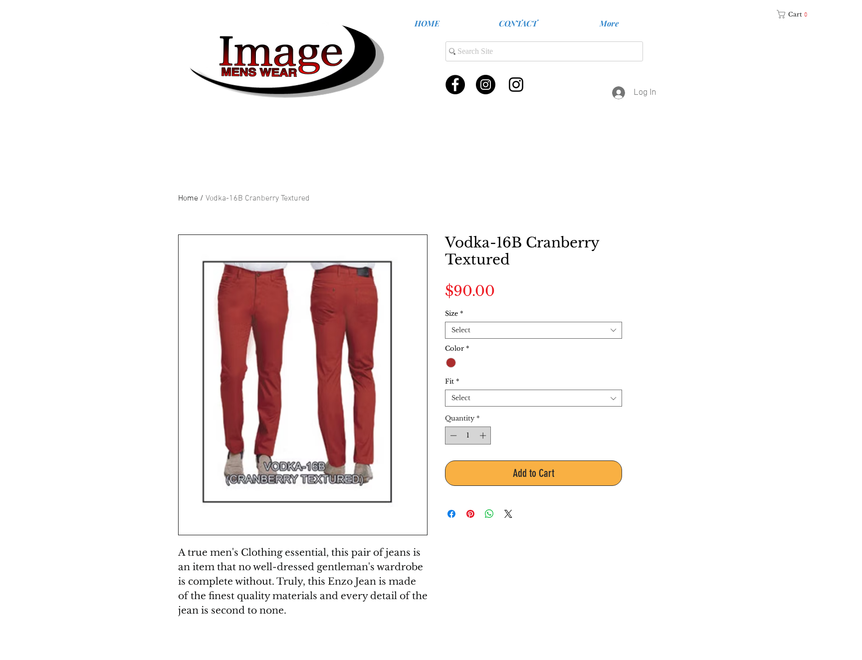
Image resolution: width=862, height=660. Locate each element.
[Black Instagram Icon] (516, 84)
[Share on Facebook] (451, 514)
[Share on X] (508, 514)
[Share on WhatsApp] (489, 514)
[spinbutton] (468, 435)
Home (188, 199)
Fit (452, 382)
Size (454, 314)
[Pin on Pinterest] (470, 514)
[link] (796, 14)
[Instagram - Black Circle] (485, 84)
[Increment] (484, 435)
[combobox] (533, 330)
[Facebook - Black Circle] (455, 84)
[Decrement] (452, 435)
